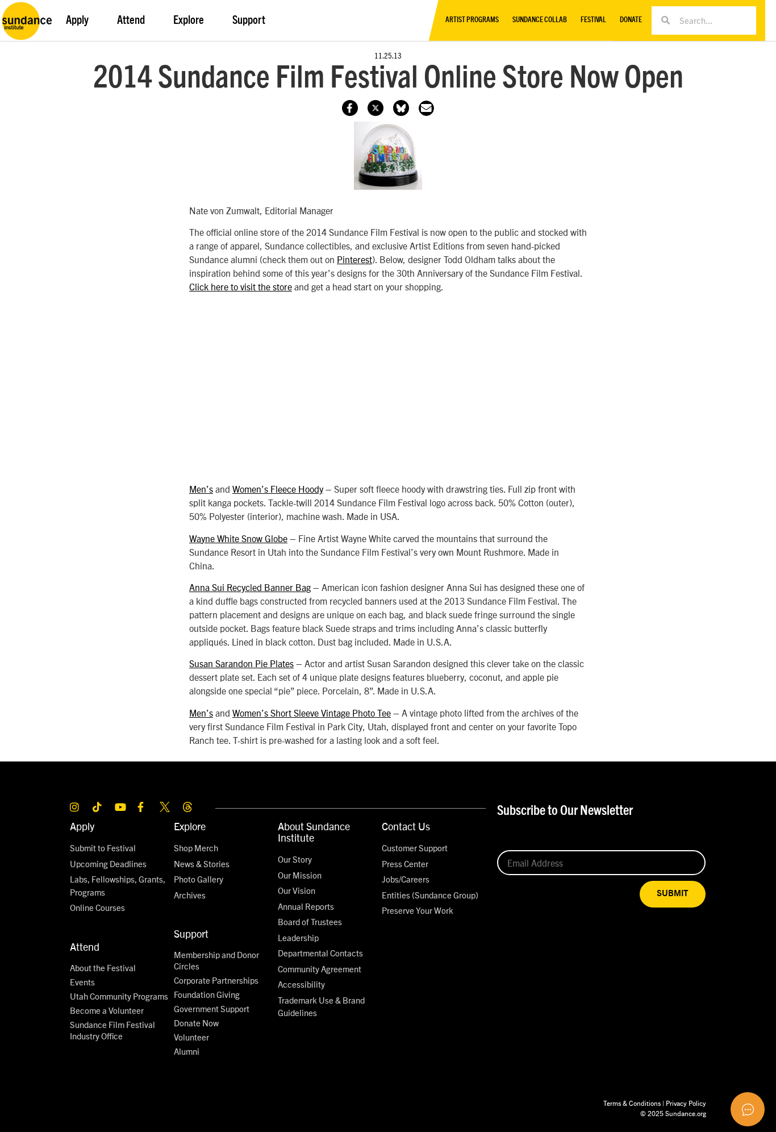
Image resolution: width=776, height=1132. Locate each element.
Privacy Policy (686, 1102)
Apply (82, 826)
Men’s (201, 488)
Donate (631, 20)
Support (191, 933)
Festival (593, 20)
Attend (84, 946)
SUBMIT (673, 893)
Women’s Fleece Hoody (277, 488)
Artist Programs (472, 20)
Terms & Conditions (632, 1102)
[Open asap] (748, 1109)
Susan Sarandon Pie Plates (241, 663)
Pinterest (354, 259)
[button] (426, 108)
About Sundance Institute (314, 831)
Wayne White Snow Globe (238, 538)
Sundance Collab (539, 20)
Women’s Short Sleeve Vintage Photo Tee (311, 712)
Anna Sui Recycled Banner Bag (250, 587)
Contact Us (406, 826)
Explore (190, 826)
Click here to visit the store (240, 286)
